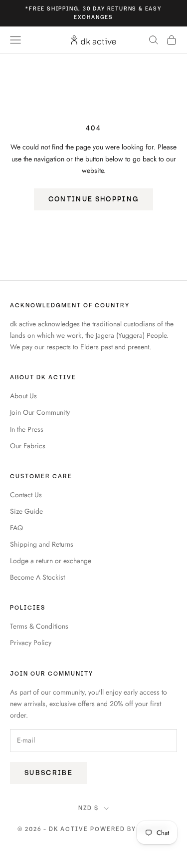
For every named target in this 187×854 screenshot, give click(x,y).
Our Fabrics (27, 446)
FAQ (16, 528)
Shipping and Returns (41, 544)
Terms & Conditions (39, 626)
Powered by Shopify (130, 829)
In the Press (26, 429)
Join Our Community (40, 412)
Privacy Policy (30, 643)
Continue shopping (93, 199)
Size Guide (26, 511)
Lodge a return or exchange (50, 561)
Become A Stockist (37, 577)
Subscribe (48, 773)
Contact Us (26, 495)
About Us (23, 396)
